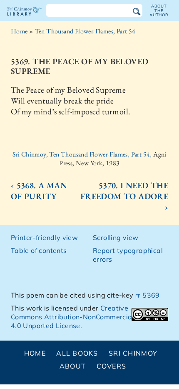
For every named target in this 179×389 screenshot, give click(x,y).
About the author (159, 10)
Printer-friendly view (44, 237)
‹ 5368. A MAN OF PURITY (39, 191)
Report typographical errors (128, 254)
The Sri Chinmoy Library (24, 18)
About (73, 366)
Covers (112, 366)
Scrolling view (116, 237)
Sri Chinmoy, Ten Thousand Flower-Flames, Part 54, (82, 154)
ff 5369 (147, 295)
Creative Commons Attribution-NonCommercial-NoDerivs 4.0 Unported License (89, 317)
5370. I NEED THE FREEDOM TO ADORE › (124, 196)
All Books (77, 353)
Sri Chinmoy (133, 353)
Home (19, 31)
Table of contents (39, 250)
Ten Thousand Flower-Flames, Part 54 (85, 31)
